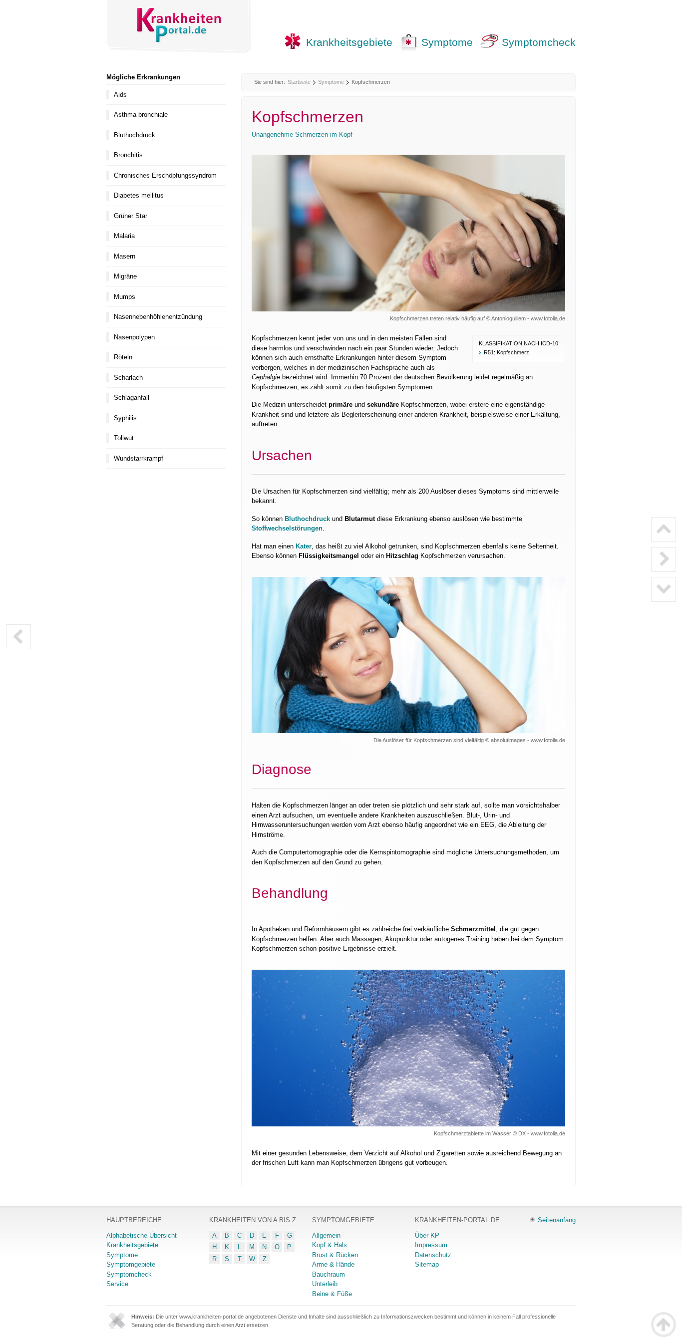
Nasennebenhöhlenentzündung (158, 316)
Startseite (299, 82)
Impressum (431, 1245)
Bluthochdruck (307, 519)
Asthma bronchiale (141, 114)
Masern (124, 256)
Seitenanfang (557, 1220)
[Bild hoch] (663, 529)
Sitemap (427, 1264)
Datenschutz (433, 1255)
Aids (120, 94)
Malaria (124, 236)
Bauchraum (328, 1274)
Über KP (427, 1235)
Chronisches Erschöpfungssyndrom (165, 175)
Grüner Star (130, 216)
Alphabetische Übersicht (141, 1235)
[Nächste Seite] (663, 559)
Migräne (125, 276)
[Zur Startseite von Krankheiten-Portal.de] (179, 26)
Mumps (124, 296)
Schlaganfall (131, 397)
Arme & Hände (333, 1264)
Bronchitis (128, 155)
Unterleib (325, 1284)
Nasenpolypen (134, 337)
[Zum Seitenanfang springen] (663, 1324)
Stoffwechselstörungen (287, 528)
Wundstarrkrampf (138, 458)
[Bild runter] (663, 589)
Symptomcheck (539, 42)
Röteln (123, 357)
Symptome (447, 42)
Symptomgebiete (130, 1264)
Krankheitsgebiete (349, 42)
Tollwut (124, 438)
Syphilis (125, 418)
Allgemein (326, 1235)
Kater (304, 546)
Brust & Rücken (335, 1255)
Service (117, 1284)
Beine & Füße (332, 1294)
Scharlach (128, 377)
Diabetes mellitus (139, 195)
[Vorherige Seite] (18, 636)
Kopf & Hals (329, 1245)
